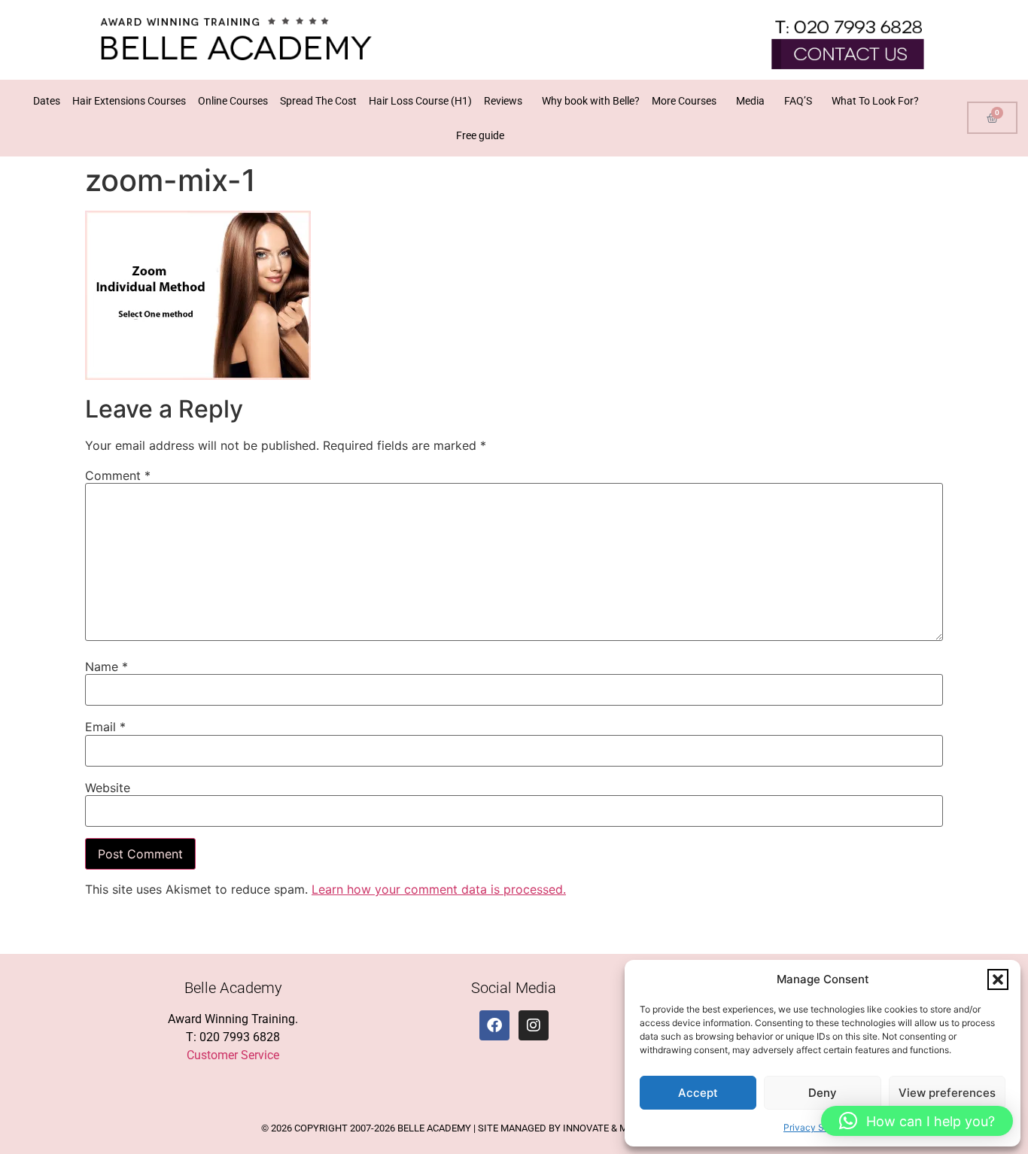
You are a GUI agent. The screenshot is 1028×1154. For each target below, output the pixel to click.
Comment (118, 475)
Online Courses (233, 101)
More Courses (684, 101)
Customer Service (233, 1055)
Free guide (480, 135)
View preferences (947, 1093)
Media (750, 101)
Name (106, 667)
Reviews (503, 101)
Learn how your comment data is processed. (439, 889)
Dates (46, 101)
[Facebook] (494, 1025)
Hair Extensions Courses (129, 101)
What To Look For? (875, 101)
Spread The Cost (318, 101)
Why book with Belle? (591, 101)
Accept (698, 1093)
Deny (822, 1093)
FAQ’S (798, 101)
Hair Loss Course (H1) (420, 101)
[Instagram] (534, 1025)
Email (105, 727)
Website (107, 788)
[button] (997, 979)
